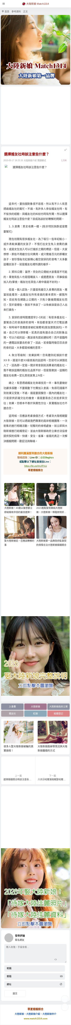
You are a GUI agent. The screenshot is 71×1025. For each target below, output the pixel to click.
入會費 (12, 706)
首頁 (7, 11)
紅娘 (35, 713)
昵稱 (9, 968)
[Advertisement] (35, 115)
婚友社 (12, 713)
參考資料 (16, 11)
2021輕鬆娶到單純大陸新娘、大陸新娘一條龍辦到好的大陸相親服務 (51, 512)
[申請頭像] (63, 936)
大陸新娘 (35, 706)
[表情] (61, 960)
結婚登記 (58, 713)
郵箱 (9, 976)
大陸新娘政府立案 (58, 706)
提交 (15, 993)
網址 (9, 984)
